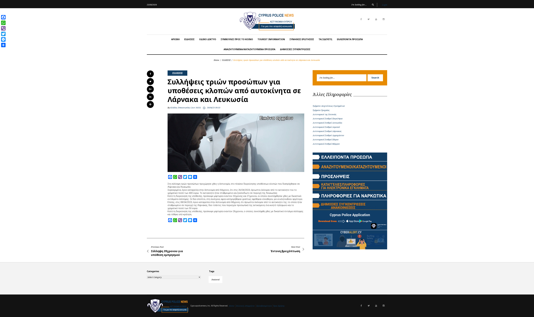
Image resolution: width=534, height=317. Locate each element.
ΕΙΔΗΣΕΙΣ (189, 39)
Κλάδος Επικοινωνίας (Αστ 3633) (185, 107)
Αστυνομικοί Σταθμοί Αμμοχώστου (328, 135)
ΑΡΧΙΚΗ (175, 39)
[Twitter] (3, 34)
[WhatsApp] (3, 23)
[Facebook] (3, 17)
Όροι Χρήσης (279, 305)
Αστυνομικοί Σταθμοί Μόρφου (326, 144)
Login (384, 4)
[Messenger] (3, 39)
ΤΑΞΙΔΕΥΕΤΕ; (325, 39)
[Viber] (3, 28)
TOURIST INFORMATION (271, 39)
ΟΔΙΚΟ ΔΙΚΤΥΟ (207, 39)
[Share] (3, 45)
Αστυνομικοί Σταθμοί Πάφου (326, 139)
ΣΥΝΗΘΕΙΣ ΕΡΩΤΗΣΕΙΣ (302, 39)
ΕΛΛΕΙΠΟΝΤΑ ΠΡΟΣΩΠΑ (350, 39)
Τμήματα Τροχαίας (321, 110)
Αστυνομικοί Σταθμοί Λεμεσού (326, 127)
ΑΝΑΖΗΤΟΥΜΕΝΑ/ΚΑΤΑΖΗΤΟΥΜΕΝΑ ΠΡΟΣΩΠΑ (249, 49)
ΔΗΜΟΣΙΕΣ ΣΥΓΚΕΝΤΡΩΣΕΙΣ (295, 49)
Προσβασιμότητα (264, 305)
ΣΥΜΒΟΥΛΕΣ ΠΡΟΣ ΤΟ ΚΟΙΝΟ (237, 39)
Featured (215, 279)
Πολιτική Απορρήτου (245, 305)
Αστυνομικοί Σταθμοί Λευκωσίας (327, 122)
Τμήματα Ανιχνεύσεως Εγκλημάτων (329, 106)
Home (216, 60)
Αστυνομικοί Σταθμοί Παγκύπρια (328, 118)
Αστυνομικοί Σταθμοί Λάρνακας (327, 131)
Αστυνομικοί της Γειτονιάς (324, 114)
